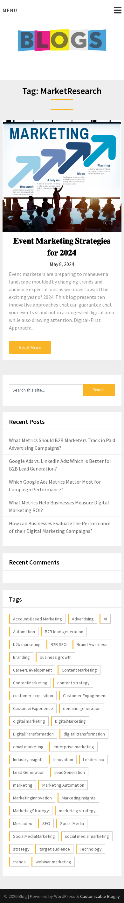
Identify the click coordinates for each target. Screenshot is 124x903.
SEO (46, 823)
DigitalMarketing (70, 721)
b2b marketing (27, 644)
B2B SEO (59, 644)
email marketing (28, 747)
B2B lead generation (64, 631)
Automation (24, 631)
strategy (21, 849)
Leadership (93, 759)
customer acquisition (33, 695)
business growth (56, 657)
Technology (91, 849)
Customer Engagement (85, 695)
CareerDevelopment (32, 670)
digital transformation (84, 734)
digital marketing (29, 721)
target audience (54, 849)
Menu (10, 10)
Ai (105, 619)
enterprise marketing (73, 747)
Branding (21, 657)
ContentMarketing (30, 683)
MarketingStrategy (31, 810)
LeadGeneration (69, 772)
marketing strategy (77, 810)
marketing (22, 785)
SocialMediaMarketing (34, 836)
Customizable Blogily (100, 896)
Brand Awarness (92, 644)
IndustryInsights (28, 759)
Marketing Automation (63, 785)
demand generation (81, 708)
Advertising (83, 619)
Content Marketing (79, 670)
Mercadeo (22, 823)
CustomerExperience (33, 708)
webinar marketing (53, 862)
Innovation (63, 759)
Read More (29, 347)
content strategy (73, 683)
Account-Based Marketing (37, 619)
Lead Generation (29, 772)
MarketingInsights (79, 798)
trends (19, 862)
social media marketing (87, 836)
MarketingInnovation (32, 798)
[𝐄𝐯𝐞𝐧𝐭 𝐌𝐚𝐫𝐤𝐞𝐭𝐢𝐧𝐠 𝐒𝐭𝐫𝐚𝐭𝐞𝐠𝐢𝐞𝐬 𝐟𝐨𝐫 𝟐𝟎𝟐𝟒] (62, 176)
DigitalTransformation (33, 734)
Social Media (72, 823)
